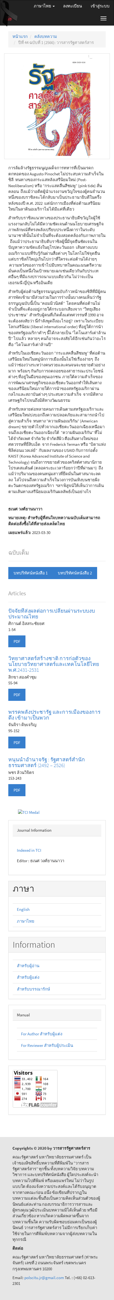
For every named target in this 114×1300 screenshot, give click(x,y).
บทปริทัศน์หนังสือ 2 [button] (75, 573)
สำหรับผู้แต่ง (28, 977)
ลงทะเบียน (72, 6)
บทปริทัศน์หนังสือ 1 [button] (31, 573)
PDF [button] (17, 641)
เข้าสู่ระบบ (100, 6)
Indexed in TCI (29, 850)
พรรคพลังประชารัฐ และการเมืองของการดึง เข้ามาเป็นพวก (54, 715)
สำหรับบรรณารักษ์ (33, 989)
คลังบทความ (45, 36)
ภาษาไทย (25, 921)
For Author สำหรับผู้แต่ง (41, 1033)
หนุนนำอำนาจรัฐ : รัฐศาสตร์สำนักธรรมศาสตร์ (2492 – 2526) (46, 762)
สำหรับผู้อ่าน (28, 965)
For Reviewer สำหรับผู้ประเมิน (47, 1045)
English (23, 909)
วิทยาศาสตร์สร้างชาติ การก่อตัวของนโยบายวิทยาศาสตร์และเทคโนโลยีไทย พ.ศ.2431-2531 (53, 664)
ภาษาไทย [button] (43, 6)
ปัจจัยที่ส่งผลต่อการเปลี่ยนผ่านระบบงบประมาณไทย (51, 613)
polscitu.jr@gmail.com (44, 1277)
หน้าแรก (20, 36)
